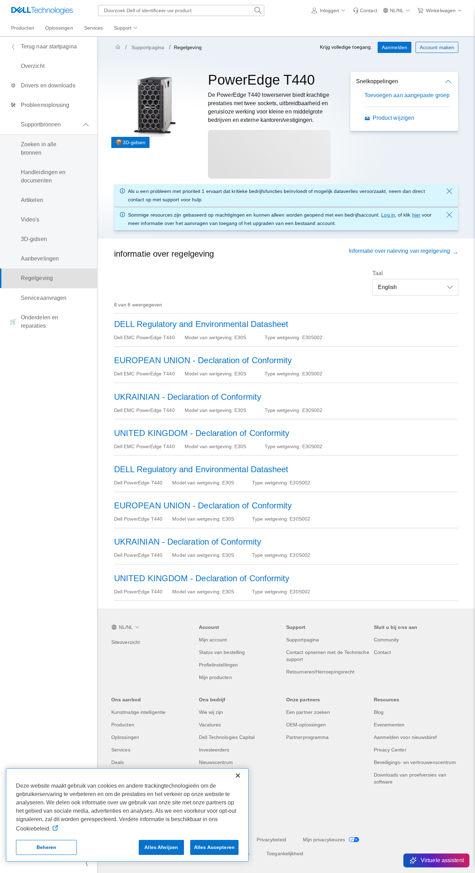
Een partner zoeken (308, 712)
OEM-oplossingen (306, 724)
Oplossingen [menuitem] (59, 28)
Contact (382, 652)
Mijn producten (215, 677)
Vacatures (210, 724)
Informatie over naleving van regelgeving (401, 251)
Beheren (47, 847)
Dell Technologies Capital (227, 737)
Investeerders (214, 750)
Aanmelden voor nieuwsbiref (405, 737)
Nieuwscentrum (216, 762)
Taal (377, 273)
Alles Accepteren (214, 847)
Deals (117, 762)
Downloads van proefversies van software (410, 778)
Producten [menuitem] (22, 28)
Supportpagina (147, 47)
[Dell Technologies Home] (42, 10)
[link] (365, 10)
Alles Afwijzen (161, 847)
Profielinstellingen (218, 665)
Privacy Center (390, 750)
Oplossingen (125, 737)
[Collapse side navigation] (86, 863)
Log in (388, 215)
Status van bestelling (222, 652)
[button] (330, 10)
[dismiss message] (449, 191)
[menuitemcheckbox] (48, 124)
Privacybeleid (271, 839)
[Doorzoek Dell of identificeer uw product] (258, 10)
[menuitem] (126, 28)
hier (416, 215)
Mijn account (213, 639)
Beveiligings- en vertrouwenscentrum (415, 762)
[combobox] (181, 10)
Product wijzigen (393, 118)
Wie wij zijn (211, 712)
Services (120, 750)
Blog (379, 712)
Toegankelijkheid (284, 853)
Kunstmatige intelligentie (138, 712)
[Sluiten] (237, 775)
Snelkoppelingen (377, 81)
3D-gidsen (134, 142)
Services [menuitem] (93, 28)
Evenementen (389, 724)
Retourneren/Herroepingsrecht (320, 672)
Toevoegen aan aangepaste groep (407, 95)
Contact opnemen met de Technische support (327, 655)
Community (386, 639)
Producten (122, 724)
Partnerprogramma (307, 737)
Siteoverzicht (125, 642)
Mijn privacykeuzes (325, 839)
